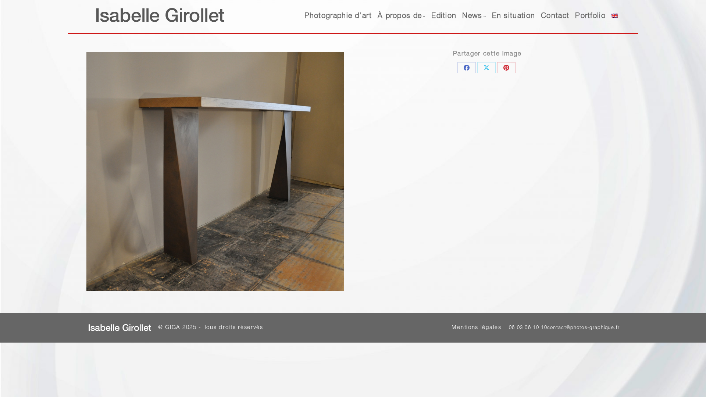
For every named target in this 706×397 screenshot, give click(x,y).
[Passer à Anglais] (615, 16)
